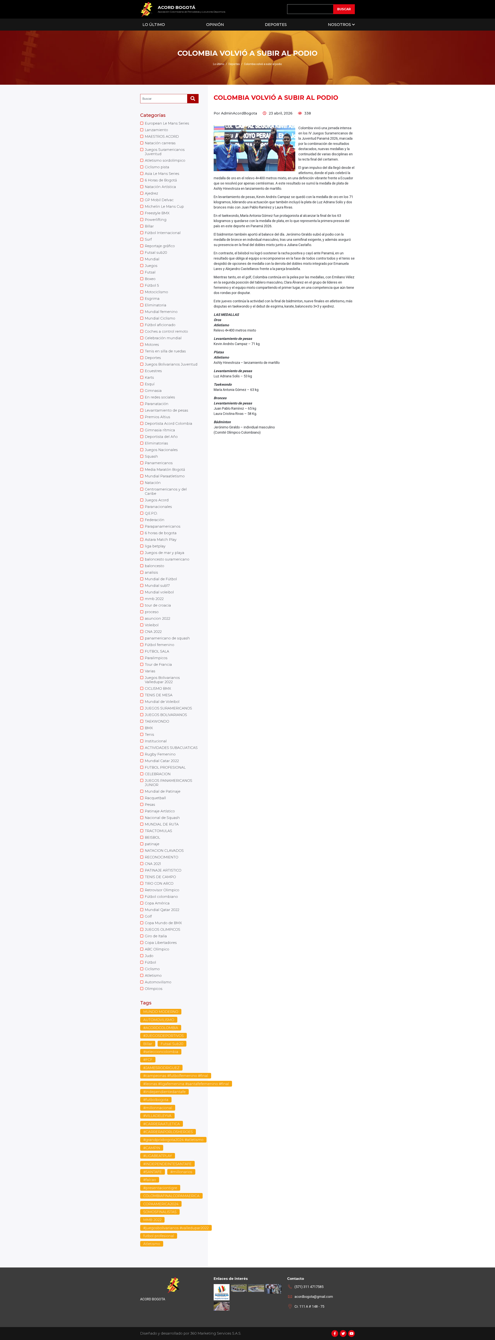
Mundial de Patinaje (162, 791)
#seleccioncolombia (160, 1052)
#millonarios (181, 1172)
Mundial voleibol (159, 592)
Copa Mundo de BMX (163, 923)
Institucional (156, 741)
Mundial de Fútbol (161, 579)
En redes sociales (160, 397)
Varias (150, 671)
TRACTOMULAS (158, 831)
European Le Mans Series (167, 123)
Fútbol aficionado (160, 325)
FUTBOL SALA (157, 651)
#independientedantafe (164, 1092)
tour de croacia (158, 605)
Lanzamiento (156, 130)
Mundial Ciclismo (160, 318)
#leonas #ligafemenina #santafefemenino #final (186, 1084)
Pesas (150, 804)
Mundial (152, 259)
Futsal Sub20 (172, 1044)
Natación (153, 483)
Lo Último (154, 24)
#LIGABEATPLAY (157, 1156)
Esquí (149, 384)
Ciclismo (152, 969)
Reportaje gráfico (160, 246)
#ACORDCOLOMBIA (160, 1028)
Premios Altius (157, 417)
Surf (148, 239)
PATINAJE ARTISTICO (163, 870)
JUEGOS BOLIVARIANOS (166, 715)
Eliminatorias (156, 443)
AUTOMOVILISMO (158, 1020)
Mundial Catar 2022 (162, 761)
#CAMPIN (151, 1148)
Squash (151, 456)
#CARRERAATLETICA (161, 1124)
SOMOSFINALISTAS (160, 1212)
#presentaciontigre (160, 1188)
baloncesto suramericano (167, 559)
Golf (148, 916)
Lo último (218, 64)
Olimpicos (153, 989)
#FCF (147, 1060)
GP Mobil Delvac (159, 200)
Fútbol (150, 962)
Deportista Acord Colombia (168, 423)
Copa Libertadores (161, 943)
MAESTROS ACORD (162, 136)
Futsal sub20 (156, 252)
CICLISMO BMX (158, 688)
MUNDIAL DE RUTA (162, 824)
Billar (149, 226)
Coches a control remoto (166, 331)
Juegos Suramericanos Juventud (165, 152)
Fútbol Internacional (163, 233)
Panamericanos (159, 463)
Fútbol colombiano (161, 897)
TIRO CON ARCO (159, 883)
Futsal (150, 272)
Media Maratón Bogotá (165, 469)
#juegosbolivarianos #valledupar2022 (176, 1228)
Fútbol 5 (152, 285)
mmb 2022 (154, 599)
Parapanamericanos (162, 526)
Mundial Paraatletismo (165, 476)
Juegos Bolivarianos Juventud (171, 364)
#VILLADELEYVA (157, 1116)
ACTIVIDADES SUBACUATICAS (171, 748)
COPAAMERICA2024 (160, 1204)
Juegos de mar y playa (164, 553)
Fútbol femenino (159, 645)
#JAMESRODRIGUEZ (161, 1068)
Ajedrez (151, 193)
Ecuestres (153, 371)
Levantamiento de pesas (166, 410)
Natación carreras (160, 143)
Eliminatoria (155, 305)
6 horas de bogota (161, 533)
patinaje (152, 844)
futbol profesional (158, 1236)
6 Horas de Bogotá (161, 180)
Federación (154, 520)
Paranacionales (158, 507)
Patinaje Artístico (160, 811)
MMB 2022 (152, 1220)
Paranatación (156, 404)
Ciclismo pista (157, 167)
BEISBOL (152, 837)
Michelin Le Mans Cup (164, 206)
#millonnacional (157, 1108)
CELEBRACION (158, 774)
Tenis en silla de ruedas (165, 351)
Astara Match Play (161, 540)
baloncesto (154, 566)
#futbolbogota (155, 1100)
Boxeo (150, 279)
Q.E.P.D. (151, 513)
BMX (149, 728)
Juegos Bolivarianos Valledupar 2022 (162, 680)
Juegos (151, 266)
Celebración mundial (163, 338)
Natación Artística (160, 187)
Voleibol (152, 625)
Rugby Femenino (160, 754)
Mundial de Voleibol (162, 702)
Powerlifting (155, 220)
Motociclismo (156, 292)
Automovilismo (158, 982)
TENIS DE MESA (158, 695)
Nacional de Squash (162, 818)
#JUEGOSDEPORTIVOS (163, 1036)
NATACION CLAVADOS (164, 851)
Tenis (149, 734)
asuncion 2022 (157, 618)
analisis (151, 572)
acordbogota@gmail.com (313, 1297)
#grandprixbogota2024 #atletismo (173, 1140)
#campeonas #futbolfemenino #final (175, 1076)
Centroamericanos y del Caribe (166, 491)
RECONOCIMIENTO (161, 857)
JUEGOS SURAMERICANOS (168, 708)
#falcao (149, 1180)
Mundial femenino (161, 312)
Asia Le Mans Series (162, 174)
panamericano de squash (167, 638)
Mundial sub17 (157, 586)
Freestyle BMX (157, 213)
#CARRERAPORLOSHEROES (168, 1132)
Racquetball (155, 798)
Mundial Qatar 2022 (162, 910)
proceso (152, 612)
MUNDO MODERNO (160, 1012)
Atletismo (153, 975)
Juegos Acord (157, 500)
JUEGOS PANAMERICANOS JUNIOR (168, 783)
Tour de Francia (158, 664)
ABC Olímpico (157, 949)
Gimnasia (153, 391)
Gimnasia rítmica (160, 430)
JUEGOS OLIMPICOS (162, 929)
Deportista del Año (161, 437)
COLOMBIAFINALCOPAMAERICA (171, 1196)
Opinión (215, 24)
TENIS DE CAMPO (160, 877)
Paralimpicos (156, 658)
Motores (152, 345)
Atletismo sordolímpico (165, 160)
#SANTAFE (152, 1172)
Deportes (276, 24)
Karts (149, 377)
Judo (149, 956)
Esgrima (152, 299)
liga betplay (155, 546)
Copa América (157, 903)
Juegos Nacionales (161, 450)
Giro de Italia (156, 936)
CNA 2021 (153, 864)
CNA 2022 (153, 632)
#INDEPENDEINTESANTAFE (167, 1164)
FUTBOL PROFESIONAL (165, 767)
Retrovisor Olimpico (162, 890)
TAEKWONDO (157, 721)
